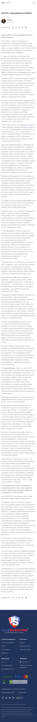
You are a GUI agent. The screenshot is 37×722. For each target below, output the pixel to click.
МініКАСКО (4, 653)
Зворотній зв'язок (25, 646)
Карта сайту (22, 692)
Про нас (22, 642)
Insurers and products (7, 642)
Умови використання (8, 692)
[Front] (6, 3)
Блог (2, 662)
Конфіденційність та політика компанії (13, 689)
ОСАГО (3, 646)
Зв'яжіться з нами (25, 649)
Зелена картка (5, 649)
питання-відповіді (6, 665)
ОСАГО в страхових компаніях (26, 666)
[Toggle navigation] (34, 3)
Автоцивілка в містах (7, 669)
